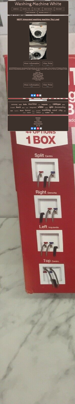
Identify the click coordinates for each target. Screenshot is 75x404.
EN (37, 125)
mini (65, 110)
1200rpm (38, 112)
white (40, 107)
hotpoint (44, 104)
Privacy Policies (38, 121)
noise (63, 104)
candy (46, 107)
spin (51, 107)
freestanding (60, 107)
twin (43, 112)
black (23, 107)
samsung (14, 104)
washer (47, 112)
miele (20, 104)
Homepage (38, 117)
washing (46, 110)
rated (54, 110)
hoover (28, 110)
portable (38, 110)
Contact (38, 119)
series (24, 112)
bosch (18, 107)
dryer (22, 110)
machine (32, 104)
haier (11, 110)
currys (50, 104)
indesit (29, 112)
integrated (33, 107)
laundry (16, 110)
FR (39, 125)
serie (39, 104)
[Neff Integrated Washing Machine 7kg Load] (38, 34)
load (52, 112)
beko (25, 104)
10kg (60, 110)
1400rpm (57, 104)
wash (27, 107)
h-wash (13, 107)
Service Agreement (38, 123)
